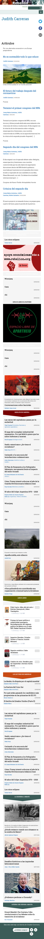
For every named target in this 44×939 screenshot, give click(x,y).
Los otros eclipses (12, 239)
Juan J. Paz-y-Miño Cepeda (12, 867)
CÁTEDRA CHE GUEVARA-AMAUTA (22, 904)
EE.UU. (13, 450)
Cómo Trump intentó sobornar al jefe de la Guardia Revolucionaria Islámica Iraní (22, 482)
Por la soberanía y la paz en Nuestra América (22, 274)
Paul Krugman (8, 439)
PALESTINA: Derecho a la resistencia (22, 345)
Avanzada (25, 6)
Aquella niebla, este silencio (16, 555)
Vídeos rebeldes (22, 496)
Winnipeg (9, 279)
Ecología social (17, 439)
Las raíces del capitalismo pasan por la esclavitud (20, 421)
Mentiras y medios (18, 486)
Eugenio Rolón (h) (9, 494)
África (6, 476)
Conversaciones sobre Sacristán (18, 405)
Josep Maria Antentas (10, 112)
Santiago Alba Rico (10, 900)
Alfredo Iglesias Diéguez (11, 835)
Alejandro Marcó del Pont (10, 683)
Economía (15, 425)
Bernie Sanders (8, 698)
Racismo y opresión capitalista (15, 426)
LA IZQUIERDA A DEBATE (22, 796)
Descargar (37, 607)
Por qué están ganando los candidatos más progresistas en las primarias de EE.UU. (21, 694)
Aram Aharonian (9, 460)
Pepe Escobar (8, 486)
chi (6, 295)
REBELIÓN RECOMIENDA (22, 412)
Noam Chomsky (22, 871)
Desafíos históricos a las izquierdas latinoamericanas (19, 862)
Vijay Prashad (8, 425)
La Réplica (22, 708)
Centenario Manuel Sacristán (22, 373)
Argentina (13, 496)
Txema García (8, 242)
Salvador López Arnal (10, 408)
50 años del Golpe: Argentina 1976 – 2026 (21, 491)
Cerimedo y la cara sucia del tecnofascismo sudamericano (17, 456)
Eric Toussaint (8, 919)
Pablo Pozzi (8, 450)
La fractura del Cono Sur (13, 687)
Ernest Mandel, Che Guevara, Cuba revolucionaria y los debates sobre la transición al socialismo (19, 914)
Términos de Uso (9, 927)
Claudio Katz (7, 703)
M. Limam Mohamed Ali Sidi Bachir (14, 474)
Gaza (7, 287)
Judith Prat (8, 558)
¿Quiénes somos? (21, 930)
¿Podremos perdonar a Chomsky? (18, 897)
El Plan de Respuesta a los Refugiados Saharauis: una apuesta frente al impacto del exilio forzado (21, 469)
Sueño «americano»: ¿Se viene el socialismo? (18, 445)
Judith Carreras (8, 61)
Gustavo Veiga (8, 594)
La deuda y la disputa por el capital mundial (21, 681)
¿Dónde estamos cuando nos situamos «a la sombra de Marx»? (21, 830)
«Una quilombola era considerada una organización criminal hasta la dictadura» (22, 589)
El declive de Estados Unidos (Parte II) (19, 701)
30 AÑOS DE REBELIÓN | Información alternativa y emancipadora (22, 234)
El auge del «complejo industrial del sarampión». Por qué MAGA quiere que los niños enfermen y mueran (22, 434)
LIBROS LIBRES (22, 598)
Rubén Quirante (14, 195)
